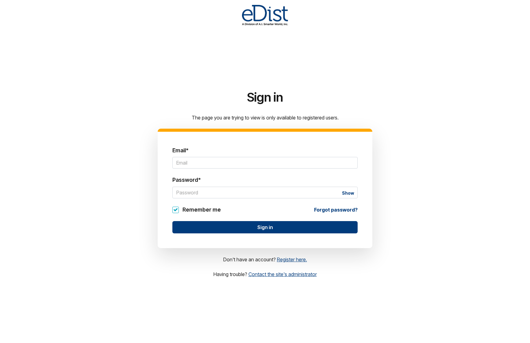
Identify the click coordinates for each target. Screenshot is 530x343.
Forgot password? (336, 210)
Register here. (292, 259)
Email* (180, 150)
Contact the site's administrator (282, 274)
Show (348, 193)
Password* (186, 180)
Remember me (201, 209)
